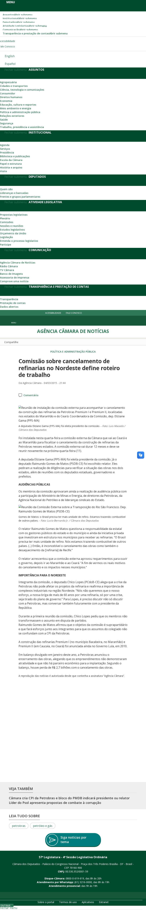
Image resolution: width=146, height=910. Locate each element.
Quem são (6, 189)
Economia (6, 101)
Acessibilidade (53, 312)
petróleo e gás (42, 826)
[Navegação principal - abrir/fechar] (14, 321)
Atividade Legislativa (25, 26)
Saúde (4, 119)
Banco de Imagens (11, 273)
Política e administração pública (20, 112)
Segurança (6, 123)
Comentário (31, 395)
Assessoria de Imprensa (14, 277)
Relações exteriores (12, 116)
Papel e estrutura (11, 163)
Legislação (6, 237)
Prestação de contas (12, 303)
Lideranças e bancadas (14, 193)
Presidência (7, 152)
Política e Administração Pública (73, 351)
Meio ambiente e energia (15, 108)
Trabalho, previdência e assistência (22, 127)
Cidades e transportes (14, 86)
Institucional (20, 18)
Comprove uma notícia (14, 281)
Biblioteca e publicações (15, 156)
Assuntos (17, 14)
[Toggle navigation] (134, 321)
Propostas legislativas (13, 214)
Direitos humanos (11, 97)
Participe (5, 244)
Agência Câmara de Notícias (17, 262)
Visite (3, 171)
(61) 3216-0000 (83, 882)
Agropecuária (8, 82)
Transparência (9, 299)
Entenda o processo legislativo (19, 241)
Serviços (5, 148)
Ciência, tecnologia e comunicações (22, 89)
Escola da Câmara (11, 160)
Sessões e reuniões (11, 226)
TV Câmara (7, 270)
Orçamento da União (13, 233)
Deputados (19, 22)
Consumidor (7, 93)
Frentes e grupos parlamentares (20, 196)
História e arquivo (11, 167)
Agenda (4, 145)
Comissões (6, 222)
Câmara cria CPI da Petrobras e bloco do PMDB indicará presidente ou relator (69, 798)
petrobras (18, 826)
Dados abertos (9, 306)
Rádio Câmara (9, 266)
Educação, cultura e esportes (18, 104)
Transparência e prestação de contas (35, 33)
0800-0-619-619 (75, 878)
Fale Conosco (74, 312)
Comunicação (20, 29)
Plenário (5, 218)
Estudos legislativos (12, 229)
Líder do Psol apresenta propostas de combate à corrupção (55, 803)
